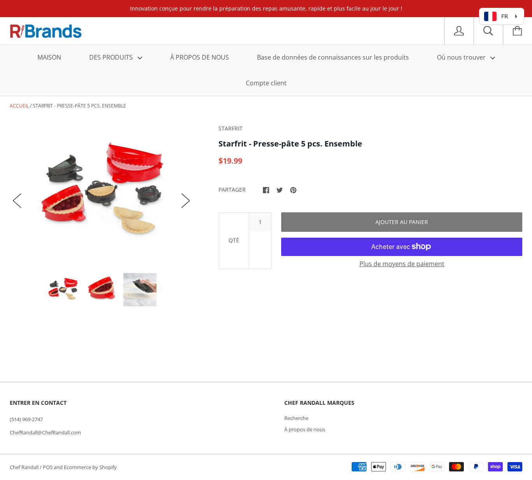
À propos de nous (304, 429)
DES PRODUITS (111, 57)
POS (48, 467)
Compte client (266, 83)
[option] (101, 192)
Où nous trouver (462, 57)
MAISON (49, 57)
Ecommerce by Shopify (90, 467)
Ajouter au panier (401, 222)
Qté (234, 240)
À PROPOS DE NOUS (199, 57)
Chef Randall (25, 467)
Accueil (19, 105)
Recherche (296, 418)
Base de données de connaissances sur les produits (333, 57)
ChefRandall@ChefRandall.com (45, 432)
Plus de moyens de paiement (401, 263)
